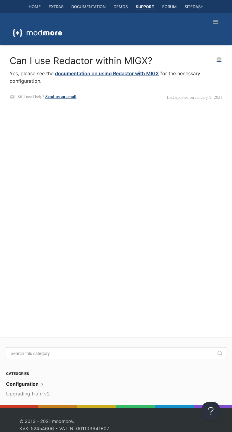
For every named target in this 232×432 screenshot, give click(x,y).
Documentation (88, 6)
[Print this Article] (219, 59)
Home (35, 6)
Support (145, 6)
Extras (56, 6)
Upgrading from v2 (28, 394)
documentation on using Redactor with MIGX (107, 73)
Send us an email (60, 96)
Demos (121, 6)
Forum (169, 6)
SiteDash (194, 6)
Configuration (23, 384)
